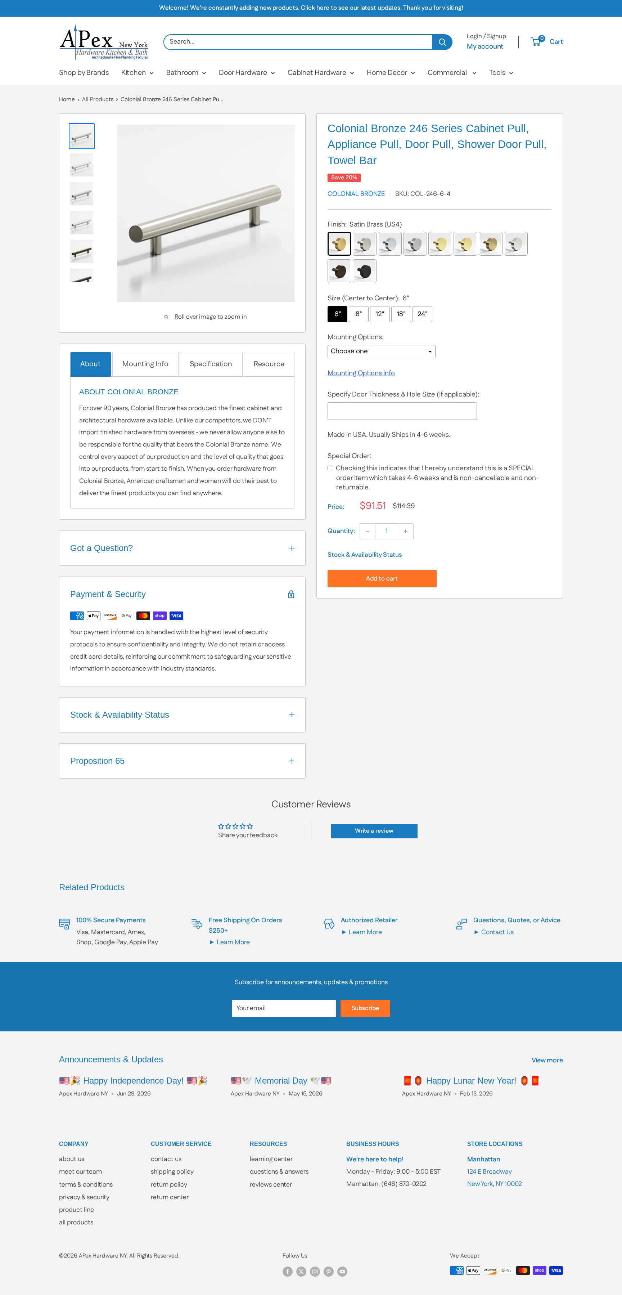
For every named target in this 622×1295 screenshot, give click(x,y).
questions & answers (279, 1172)
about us (71, 1159)
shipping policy (172, 1172)
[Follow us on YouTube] (342, 1271)
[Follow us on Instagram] (315, 1271)
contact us (166, 1159)
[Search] (442, 42)
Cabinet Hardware (317, 73)
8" (359, 314)
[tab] (90, 364)
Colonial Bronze (356, 194)
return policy (169, 1184)
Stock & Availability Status (365, 555)
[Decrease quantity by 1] (367, 531)
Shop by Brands (84, 73)
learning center (271, 1159)
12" (380, 314)
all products (76, 1222)
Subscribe (365, 1008)
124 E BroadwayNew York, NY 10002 (494, 1171)
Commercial (448, 73)
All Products (97, 99)
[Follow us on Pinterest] (329, 1271)
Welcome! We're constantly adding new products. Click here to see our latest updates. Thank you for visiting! (311, 8)
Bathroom (182, 73)
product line (76, 1210)
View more (548, 1060)
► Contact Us (493, 932)
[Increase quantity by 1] (405, 531)
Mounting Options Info (361, 373)
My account (485, 46)
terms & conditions (86, 1184)
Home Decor (387, 73)
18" (401, 314)
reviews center (271, 1184)
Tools (497, 73)
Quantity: (341, 531)
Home (67, 99)
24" (422, 314)
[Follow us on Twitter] (301, 1271)
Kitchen (133, 73)
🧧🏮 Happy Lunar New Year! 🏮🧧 (471, 1080)
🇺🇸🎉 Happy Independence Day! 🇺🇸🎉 (133, 1080)
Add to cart (382, 578)
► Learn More (229, 942)
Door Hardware (243, 73)
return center (170, 1197)
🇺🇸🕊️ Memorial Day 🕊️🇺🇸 (281, 1080)
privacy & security (84, 1197)
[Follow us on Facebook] (288, 1271)
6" (337, 314)
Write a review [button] (374, 831)
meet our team (80, 1172)
